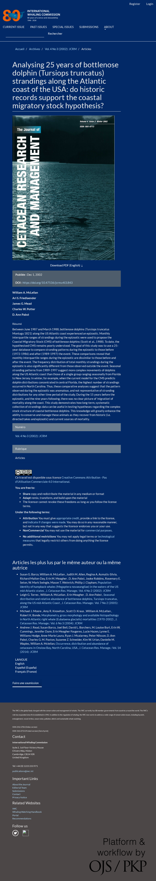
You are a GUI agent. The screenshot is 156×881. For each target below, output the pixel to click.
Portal (15, 815)
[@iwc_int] (15, 832)
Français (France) (26, 671)
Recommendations (21, 818)
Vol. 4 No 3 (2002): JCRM (61, 49)
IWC (14, 808)
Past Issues (38, 27)
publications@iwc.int (22, 771)
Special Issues (63, 27)
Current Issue (14, 27)
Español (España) (26, 667)
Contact (16, 794)
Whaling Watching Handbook (27, 811)
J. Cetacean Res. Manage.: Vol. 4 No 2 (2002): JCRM (78, 590)
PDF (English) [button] (72, 265)
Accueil (19, 49)
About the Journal (21, 784)
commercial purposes (98, 530)
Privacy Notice (19, 797)
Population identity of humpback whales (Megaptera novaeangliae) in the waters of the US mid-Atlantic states (69, 586)
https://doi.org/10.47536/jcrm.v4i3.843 (48, 282)
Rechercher (55, 33)
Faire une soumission (26, 683)
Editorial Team (19, 787)
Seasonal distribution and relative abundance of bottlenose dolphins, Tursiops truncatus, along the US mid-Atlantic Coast (69, 599)
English (19, 663)
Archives (34, 49)
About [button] (109, 27)
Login (149, 4)
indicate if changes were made (46, 522)
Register (134, 4)
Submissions (88, 27)
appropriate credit (67, 518)
